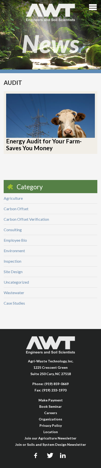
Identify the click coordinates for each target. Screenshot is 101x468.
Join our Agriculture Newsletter (50, 438)
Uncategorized (16, 282)
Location (50, 432)
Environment (14, 250)
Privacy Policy (50, 425)
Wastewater (14, 292)
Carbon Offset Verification (26, 219)
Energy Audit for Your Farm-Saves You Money (44, 144)
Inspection (12, 261)
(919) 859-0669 (56, 384)
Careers (50, 413)
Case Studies (14, 303)
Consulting (13, 229)
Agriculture (13, 198)
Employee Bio (15, 240)
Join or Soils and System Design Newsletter (50, 444)
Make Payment (50, 400)
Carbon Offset (16, 208)
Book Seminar (50, 406)
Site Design (13, 271)
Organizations (50, 419)
